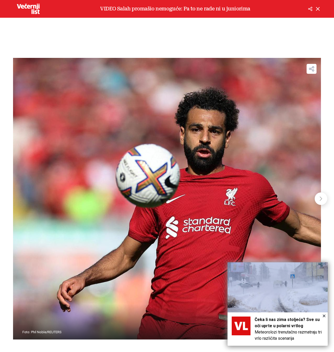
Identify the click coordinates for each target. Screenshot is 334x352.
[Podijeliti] (310, 9)
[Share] (312, 69)
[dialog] (278, 304)
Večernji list (28, 9)
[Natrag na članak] (318, 9)
